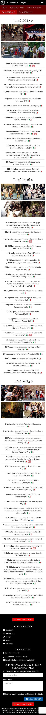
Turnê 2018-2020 (34, 7)
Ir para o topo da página (23, 619)
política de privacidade (34, 694)
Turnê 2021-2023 (17, 7)
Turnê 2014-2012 (25, 12)
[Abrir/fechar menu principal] (42, 2)
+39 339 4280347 (21, 657)
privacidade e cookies (37, 712)
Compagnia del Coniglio (16, 2)
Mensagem (7, 679)
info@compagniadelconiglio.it (22, 660)
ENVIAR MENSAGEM (34, 699)
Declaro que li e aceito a (24, 694)
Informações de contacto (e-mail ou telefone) (21, 671)
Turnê (4, 7)
